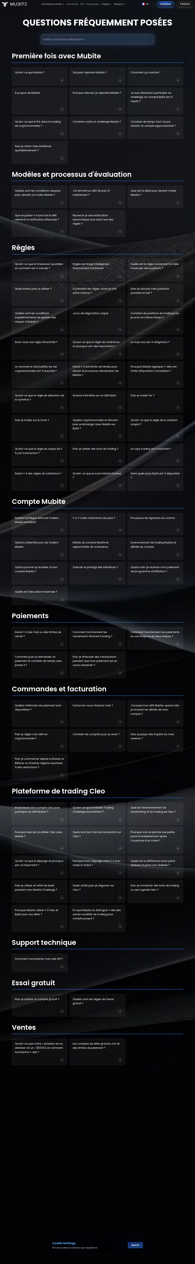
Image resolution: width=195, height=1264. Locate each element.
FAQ (82, 4)
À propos (118, 4)
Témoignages (92, 4)
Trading (105, 4)
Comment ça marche (51, 4)
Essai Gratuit (72, 4)
